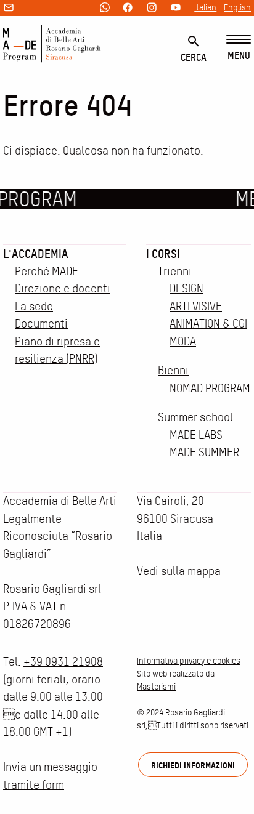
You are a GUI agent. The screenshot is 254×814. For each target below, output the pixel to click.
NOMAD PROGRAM (210, 388)
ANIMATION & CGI (208, 323)
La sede (34, 306)
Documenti (41, 323)
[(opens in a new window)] (105, 8)
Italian (205, 7)
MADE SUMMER (204, 452)
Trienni (175, 271)
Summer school (195, 417)
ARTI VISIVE (196, 306)
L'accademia (35, 253)
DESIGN (186, 288)
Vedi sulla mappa (179, 571)
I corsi (163, 253)
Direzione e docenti (62, 288)
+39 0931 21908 (63, 662)
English (237, 7)
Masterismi (156, 686)
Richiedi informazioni (193, 765)
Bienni (173, 370)
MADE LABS (196, 435)
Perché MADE (46, 271)
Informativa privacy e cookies (188, 661)
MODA (183, 341)
